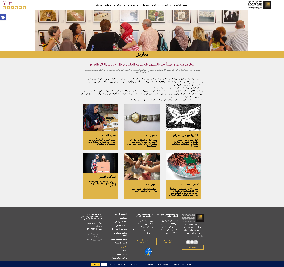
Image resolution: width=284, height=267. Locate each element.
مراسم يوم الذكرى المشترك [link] (119, 234)
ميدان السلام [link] (122, 254)
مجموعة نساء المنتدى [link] (118, 239)
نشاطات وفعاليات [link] (120, 221)
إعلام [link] (119, 5)
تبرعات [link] (108, 5)
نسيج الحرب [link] (150, 184)
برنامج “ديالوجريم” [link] (119, 257)
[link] (3, 17)
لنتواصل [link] (99, 5)
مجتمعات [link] (131, 5)
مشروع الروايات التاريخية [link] (116, 229)
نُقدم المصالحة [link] (190, 184)
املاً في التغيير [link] (107, 177)
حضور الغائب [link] (149, 135)
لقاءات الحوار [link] (121, 225)
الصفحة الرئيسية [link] (181, 5)
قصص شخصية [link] (121, 242)
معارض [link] (124, 246)
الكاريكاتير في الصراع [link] (186, 135)
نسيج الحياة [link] (109, 135)
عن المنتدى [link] (167, 5)
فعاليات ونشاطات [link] (148, 5)
